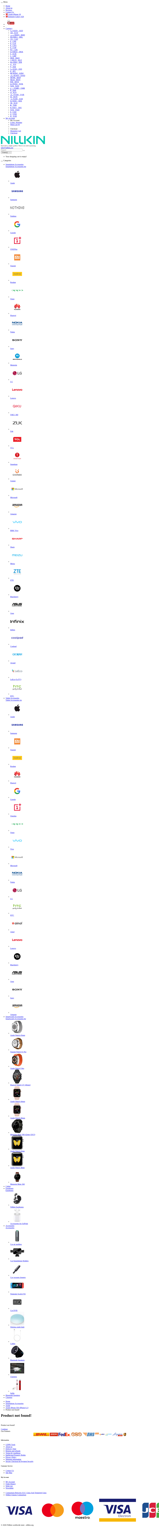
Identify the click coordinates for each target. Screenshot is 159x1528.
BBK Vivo (14, 531)
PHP (13, 90)
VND (13, 114)
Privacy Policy (11, 1457)
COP (13, 48)
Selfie (12, 1393)
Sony (12, 349)
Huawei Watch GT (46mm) (20, 1085)
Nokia (12, 332)
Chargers (13, 1377)
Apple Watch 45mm (17, 1035)
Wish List (9, 1486)
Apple (12, 183)
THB (13, 105)
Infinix (12, 630)
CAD (14, 39)
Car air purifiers (16, 1244)
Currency (9, 28)
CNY (13, 45)
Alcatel (12, 663)
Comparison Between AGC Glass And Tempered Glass (26, 1493)
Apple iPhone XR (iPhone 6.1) (17, 1408)
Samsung (13, 200)
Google (13, 233)
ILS (13, 64)
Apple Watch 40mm (17, 1118)
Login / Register (16, 123)
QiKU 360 (14, 415)
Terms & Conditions (13, 1453)
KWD (17, 76)
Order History (11, 1484)
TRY (16, 108)
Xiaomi (13, 266)
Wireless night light (17, 1327)
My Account (10, 118)
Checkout (13, 133)
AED (16, 31)
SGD (13, 103)
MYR (14, 82)
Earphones (9, 1188)
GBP (13, 56)
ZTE (12, 580)
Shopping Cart (15, 131)
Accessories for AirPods (19, 1224)
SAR (16, 99)
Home (8, 6)
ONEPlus (13, 249)
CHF (13, 41)
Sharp (12, 547)
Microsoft (13, 497)
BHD (17, 35)
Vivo (12, 849)
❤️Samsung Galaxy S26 (15, 17)
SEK (16, 101)
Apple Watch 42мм (17, 1151)
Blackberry (14, 597)
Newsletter (10, 1488)
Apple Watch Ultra (17, 1068)
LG (11, 382)
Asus (12, 613)
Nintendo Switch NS (18, 1294)
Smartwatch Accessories (14, 1017)
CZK (14, 50)
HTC (12, 696)
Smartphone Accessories (15, 164)
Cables (8, 1186)
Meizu (12, 564)
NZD (14, 86)
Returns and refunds (13, 1451)
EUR (13, 54)
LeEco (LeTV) (15, 679)
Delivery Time (11, 1449)
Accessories (10, 1226)
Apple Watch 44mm (17, 1101)
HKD (15, 58)
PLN (13, 92)
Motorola (13, 365)
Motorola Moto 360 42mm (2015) (22, 1135)
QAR (17, 95)
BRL (16, 37)
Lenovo (13, 398)
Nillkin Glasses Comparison (16, 1495)
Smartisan (13, 464)
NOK (16, 84)
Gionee (13, 481)
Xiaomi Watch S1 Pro (18, 1052)
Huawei (13, 315)
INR (13, 67)
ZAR (13, 116)
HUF (16, 60)
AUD (14, 33)
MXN (15, 80)
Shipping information (13, 1459)
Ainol (12, 932)
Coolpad (13, 646)
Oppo (12, 299)
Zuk (11, 431)
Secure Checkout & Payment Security (19, 1461)
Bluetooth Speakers (17, 1360)
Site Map (9, 1473)
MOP (15, 78)
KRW (17, 73)
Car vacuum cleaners (18, 1277)
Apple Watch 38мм (17, 1168)
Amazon (13, 514)
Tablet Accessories (12, 698)
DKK (16, 52)
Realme (13, 282)
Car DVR (13, 1311)
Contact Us (10, 12)
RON (13, 97)
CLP (13, 43)
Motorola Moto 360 (17, 1184)
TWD (14, 110)
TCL (12, 448)
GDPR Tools (10, 1445)
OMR (17, 88)
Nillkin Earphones (17, 1207)
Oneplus (13, 816)
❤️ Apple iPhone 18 (13, 14)
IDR (16, 62)
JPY (13, 71)
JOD (16, 69)
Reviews (9, 10)
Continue (4, 1429)
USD (13, 112)
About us (9, 8)
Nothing (13, 216)
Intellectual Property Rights (16, 1455)
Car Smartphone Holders (19, 1261)
